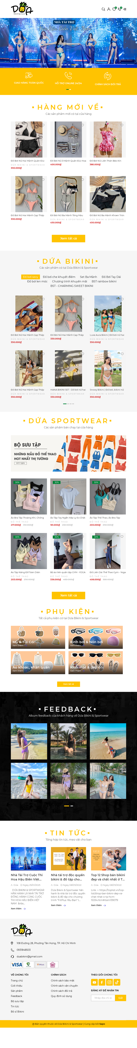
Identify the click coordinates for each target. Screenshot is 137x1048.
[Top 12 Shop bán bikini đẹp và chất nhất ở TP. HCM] (108, 858)
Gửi (120, 997)
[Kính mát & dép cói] (95, 662)
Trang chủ (17, 980)
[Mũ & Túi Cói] (38, 637)
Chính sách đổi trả (61, 990)
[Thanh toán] (16, 964)
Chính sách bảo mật (62, 980)
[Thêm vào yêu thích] (43, 125)
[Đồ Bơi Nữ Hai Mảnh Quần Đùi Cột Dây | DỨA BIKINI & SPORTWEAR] (29, 139)
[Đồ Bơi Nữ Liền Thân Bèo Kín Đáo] (108, 139)
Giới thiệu (16, 985)
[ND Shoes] (68, 45)
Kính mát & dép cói (86, 667)
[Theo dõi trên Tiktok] (117, 982)
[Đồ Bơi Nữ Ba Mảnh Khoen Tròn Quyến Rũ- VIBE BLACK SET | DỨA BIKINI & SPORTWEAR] (108, 194)
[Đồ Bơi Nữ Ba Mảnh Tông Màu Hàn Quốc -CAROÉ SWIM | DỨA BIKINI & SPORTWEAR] (68, 194)
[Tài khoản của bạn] (108, 8)
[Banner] (29, 741)
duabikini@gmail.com (29, 956)
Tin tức (68, 833)
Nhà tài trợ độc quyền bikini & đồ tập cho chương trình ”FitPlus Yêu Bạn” (68, 877)
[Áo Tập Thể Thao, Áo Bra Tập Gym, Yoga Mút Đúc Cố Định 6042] (108, 496)
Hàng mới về (68, 107)
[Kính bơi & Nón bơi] (95, 637)
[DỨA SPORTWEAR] (68, 453)
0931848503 (24, 949)
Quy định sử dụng (61, 996)
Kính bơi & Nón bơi (86, 642)
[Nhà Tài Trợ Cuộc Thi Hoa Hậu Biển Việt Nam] (28, 858)
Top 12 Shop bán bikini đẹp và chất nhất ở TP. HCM (108, 877)
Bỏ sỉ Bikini (17, 1011)
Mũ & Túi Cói (23, 642)
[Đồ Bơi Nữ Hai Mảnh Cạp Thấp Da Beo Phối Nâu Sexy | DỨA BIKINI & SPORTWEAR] (29, 314)
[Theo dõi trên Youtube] (95, 982)
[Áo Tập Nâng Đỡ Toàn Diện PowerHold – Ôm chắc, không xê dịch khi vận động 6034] (29, 551)
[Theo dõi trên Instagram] (110, 982)
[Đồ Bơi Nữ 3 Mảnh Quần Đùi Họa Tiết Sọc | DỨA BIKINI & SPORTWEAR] (68, 139)
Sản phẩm (17, 990)
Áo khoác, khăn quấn (31, 667)
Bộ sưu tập (17, 1001)
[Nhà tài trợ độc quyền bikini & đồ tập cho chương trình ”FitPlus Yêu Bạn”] (68, 858)
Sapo (102, 1023)
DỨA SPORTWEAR (68, 421)
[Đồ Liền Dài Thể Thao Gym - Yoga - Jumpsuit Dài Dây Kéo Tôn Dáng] (108, 551)
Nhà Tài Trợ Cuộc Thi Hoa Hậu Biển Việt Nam (27, 877)
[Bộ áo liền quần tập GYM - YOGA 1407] (68, 551)
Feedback (16, 996)
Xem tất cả (68, 238)
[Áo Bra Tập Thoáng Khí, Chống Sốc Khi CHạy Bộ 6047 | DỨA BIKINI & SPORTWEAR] (29, 496)
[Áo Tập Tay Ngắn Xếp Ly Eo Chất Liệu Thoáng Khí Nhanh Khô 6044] (68, 496)
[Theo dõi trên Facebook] (102, 982)
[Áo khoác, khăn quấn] (38, 662)
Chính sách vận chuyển (64, 985)
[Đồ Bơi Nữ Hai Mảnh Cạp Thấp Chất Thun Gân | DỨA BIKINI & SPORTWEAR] (29, 194)
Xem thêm (18, 645)
